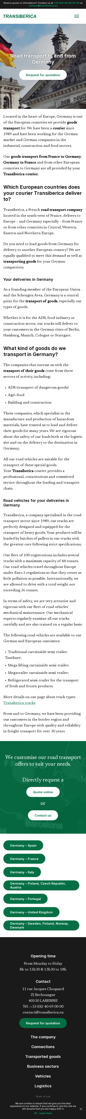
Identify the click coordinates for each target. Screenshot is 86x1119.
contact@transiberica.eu (43, 5)
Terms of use (43, 1096)
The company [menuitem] (43, 1037)
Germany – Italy (22, 872)
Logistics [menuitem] (43, 1086)
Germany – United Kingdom (31, 912)
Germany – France (24, 859)
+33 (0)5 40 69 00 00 (67, 2)
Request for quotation (43, 75)
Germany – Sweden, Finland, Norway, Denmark (39, 925)
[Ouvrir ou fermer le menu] (77, 16)
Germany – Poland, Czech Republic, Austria (38, 885)
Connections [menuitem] (43, 1047)
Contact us (43, 815)
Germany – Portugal (25, 899)
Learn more (45, 1113)
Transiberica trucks (19, 703)
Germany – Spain (23, 845)
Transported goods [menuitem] (43, 1056)
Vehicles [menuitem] (43, 1076)
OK (35, 1113)
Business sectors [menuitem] (43, 1066)
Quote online (43, 792)
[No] (81, 1109)
